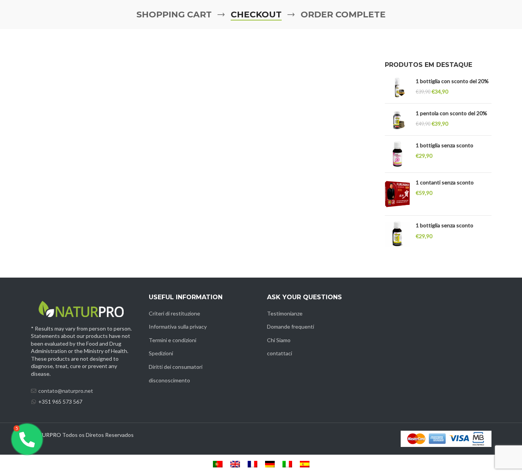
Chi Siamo (279, 340)
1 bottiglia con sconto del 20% (452, 81)
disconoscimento (169, 380)
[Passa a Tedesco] (270, 464)
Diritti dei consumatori (175, 366)
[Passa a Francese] (252, 464)
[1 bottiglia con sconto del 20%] (397, 87)
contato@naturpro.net (65, 390)
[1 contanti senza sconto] (397, 194)
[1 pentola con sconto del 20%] (397, 119)
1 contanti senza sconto (445, 182)
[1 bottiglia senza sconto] (397, 154)
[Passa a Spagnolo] (304, 464)
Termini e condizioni (172, 340)
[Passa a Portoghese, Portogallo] (217, 464)
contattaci (279, 353)
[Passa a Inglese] (235, 464)
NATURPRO (46, 434)
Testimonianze (285, 313)
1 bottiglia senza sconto (444, 145)
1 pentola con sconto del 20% (451, 113)
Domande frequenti (290, 326)
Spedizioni (161, 353)
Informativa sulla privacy (178, 326)
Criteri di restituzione (174, 313)
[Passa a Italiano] (287, 464)
